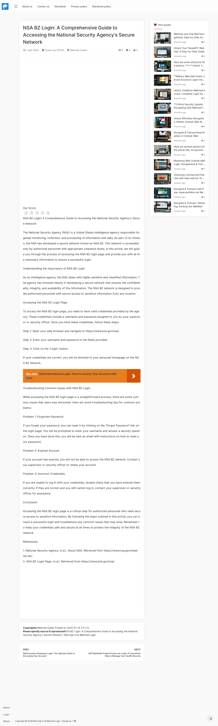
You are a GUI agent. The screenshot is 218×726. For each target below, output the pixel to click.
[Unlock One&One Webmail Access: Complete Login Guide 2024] (162, 94)
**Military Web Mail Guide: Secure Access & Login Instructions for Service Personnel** (189, 78)
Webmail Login (6, 708)
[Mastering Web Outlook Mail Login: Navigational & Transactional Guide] (162, 164)
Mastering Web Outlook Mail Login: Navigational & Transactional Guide (189, 162)
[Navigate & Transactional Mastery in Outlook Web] (162, 136)
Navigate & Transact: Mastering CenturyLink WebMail (189, 205)
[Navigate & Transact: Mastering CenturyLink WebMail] (162, 207)
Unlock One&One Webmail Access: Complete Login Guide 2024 (189, 92)
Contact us (43, 6)
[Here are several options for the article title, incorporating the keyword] (162, 150)
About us (27, 6)
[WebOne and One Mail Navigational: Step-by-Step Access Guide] (162, 38)
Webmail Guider (78, 50)
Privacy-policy (79, 6)
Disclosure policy (101, 6)
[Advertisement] (82, 84)
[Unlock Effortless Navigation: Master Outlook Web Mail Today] (162, 122)
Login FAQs (6, 715)
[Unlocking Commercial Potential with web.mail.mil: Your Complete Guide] (162, 179)
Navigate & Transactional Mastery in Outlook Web (189, 134)
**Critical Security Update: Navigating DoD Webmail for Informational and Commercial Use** (189, 106)
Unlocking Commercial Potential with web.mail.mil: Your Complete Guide (189, 176)
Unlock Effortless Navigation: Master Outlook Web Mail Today (189, 120)
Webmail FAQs (6, 722)
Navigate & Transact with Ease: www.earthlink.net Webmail (189, 190)
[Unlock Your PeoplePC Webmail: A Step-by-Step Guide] (162, 52)
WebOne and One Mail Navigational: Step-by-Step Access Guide (189, 35)
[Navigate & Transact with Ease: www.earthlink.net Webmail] (162, 193)
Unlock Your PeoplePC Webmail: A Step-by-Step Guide (189, 50)
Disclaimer (60, 6)
